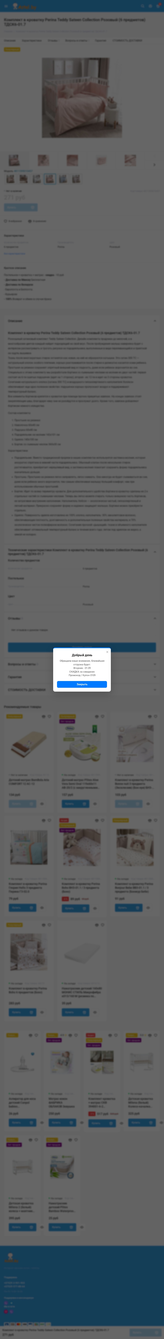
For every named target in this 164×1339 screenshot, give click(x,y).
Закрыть (82, 684)
